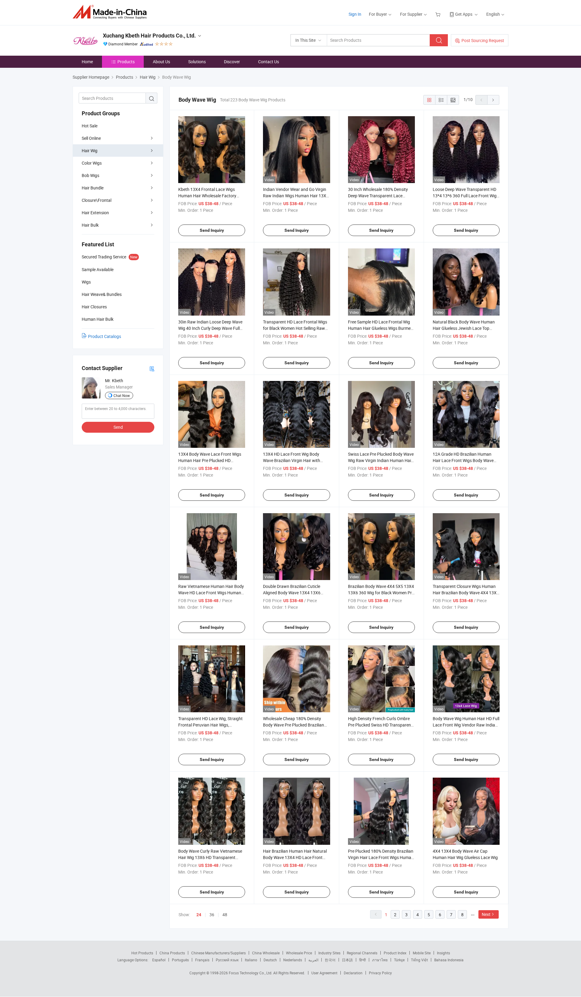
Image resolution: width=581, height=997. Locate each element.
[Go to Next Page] (493, 99)
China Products (172, 952)
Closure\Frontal (96, 200)
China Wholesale (266, 952)
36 (211, 914)
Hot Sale (89, 126)
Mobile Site (422, 952)
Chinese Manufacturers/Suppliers (218, 952)
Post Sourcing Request (482, 40)
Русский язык (227, 959)
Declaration (353, 972)
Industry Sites (329, 952)
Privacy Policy (380, 972)
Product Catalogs (104, 336)
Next (486, 914)
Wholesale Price (299, 952)
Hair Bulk (90, 225)
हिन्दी (362, 959)
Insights (443, 952)
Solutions (197, 61)
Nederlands (292, 959)
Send (118, 427)
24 (198, 914)
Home (87, 61)
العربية (313, 959)
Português (180, 959)
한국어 (330, 959)
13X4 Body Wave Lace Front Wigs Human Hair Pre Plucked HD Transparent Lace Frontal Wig (209, 460)
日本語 (347, 959)
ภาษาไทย (380, 959)
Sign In (355, 14)
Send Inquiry (212, 230)
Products (126, 61)
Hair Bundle (92, 188)
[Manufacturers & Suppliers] (111, 12)
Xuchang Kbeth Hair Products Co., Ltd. (149, 35)
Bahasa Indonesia (449, 959)
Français (202, 959)
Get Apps (463, 14)
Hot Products (142, 952)
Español (159, 959)
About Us (161, 61)
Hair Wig (89, 150)
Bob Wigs (90, 175)
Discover (232, 61)
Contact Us (268, 61)
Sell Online (91, 138)
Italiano (251, 959)
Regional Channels (362, 952)
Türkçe (399, 959)
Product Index (395, 952)
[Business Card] (151, 368)
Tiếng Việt (419, 959)
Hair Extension (95, 212)
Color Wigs (92, 163)
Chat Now (121, 395)
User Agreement (324, 972)
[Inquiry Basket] (438, 14)
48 (224, 914)
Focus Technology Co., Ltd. (251, 972)
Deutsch (270, 959)
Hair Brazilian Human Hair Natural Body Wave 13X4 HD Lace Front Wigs (295, 857)
